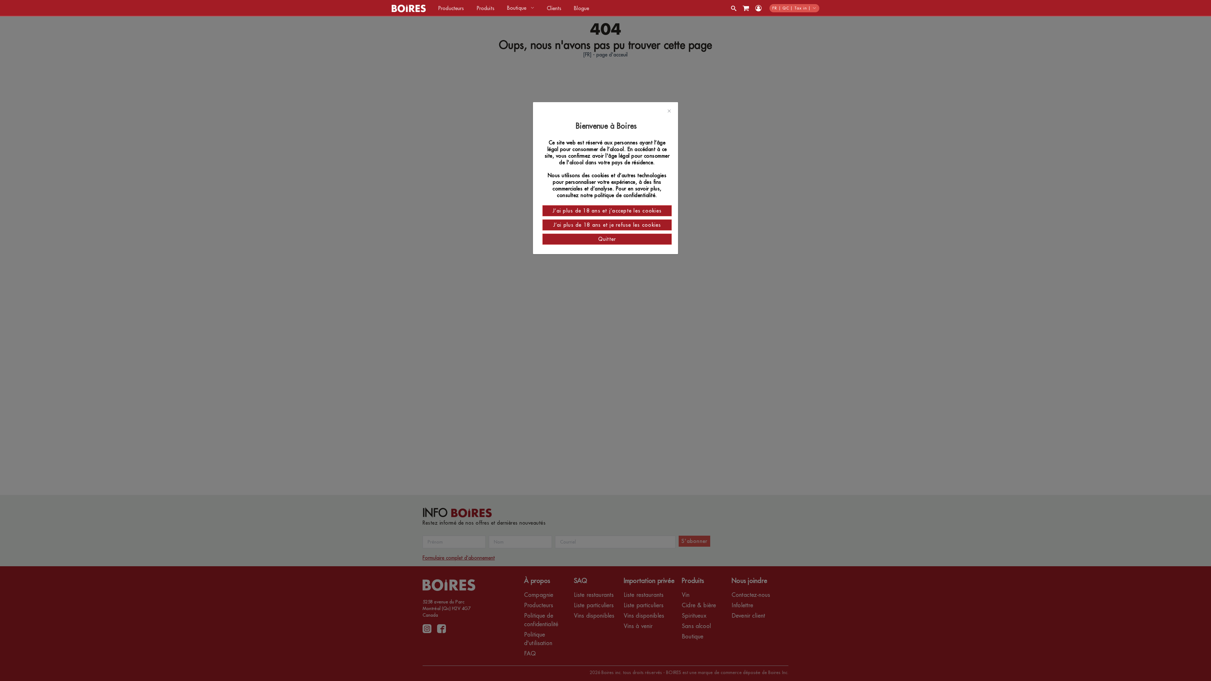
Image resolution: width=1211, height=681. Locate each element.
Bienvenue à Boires (607, 126)
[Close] (669, 111)
